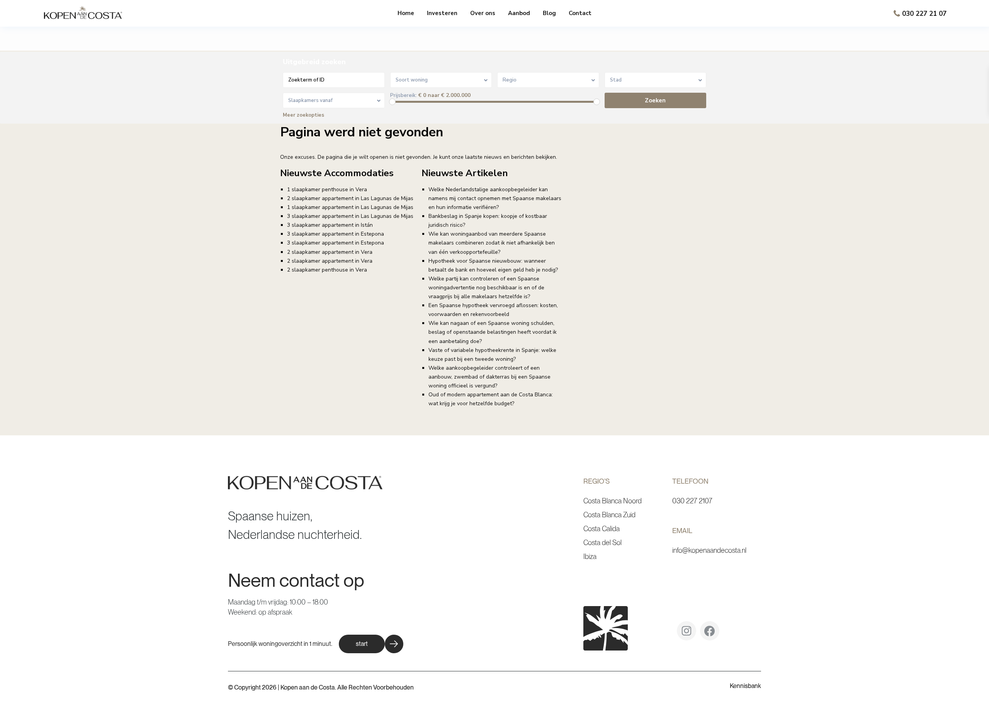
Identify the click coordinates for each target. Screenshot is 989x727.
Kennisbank (745, 686)
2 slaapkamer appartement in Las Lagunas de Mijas (350, 198)
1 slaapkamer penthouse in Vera (327, 189)
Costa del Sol (602, 542)
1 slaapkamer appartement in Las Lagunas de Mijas (350, 207)
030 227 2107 (692, 501)
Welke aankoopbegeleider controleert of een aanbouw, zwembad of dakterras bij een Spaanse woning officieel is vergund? (489, 376)
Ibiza (589, 556)
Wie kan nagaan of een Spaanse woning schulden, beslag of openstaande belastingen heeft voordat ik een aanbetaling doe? (492, 332)
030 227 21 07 (924, 13)
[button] (371, 644)
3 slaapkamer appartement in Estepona (335, 234)
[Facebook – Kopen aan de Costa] (709, 633)
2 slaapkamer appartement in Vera (329, 252)
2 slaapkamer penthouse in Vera (327, 269)
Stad (616, 79)
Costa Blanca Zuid (609, 515)
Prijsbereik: (403, 95)
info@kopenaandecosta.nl (709, 550)
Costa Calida (601, 529)
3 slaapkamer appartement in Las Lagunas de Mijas (350, 216)
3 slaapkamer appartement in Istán (330, 225)
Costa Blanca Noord (612, 501)
